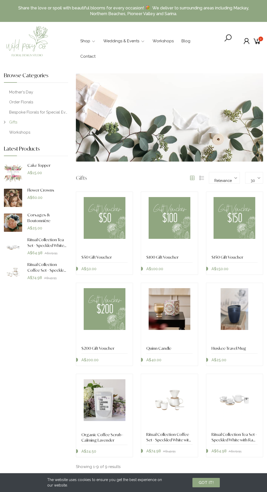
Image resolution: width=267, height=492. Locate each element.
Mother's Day (21, 92)
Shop (85, 41)
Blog (185, 41)
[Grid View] (192, 178)
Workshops (163, 41)
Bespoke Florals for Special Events (38, 112)
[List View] (202, 178)
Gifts (13, 122)
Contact (87, 56)
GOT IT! (206, 482)
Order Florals (21, 102)
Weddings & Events (121, 41)
